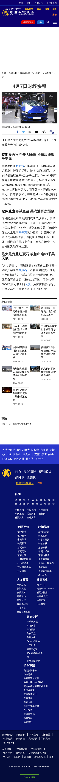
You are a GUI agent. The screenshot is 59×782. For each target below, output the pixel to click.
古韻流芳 (21, 592)
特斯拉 (7, 155)
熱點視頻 (31, 509)
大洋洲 (44, 449)
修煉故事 (28, 718)
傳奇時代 (28, 674)
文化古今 (21, 608)
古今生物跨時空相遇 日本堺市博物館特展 (20, 329)
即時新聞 (43, 509)
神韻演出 (19, 517)
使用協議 (7, 738)
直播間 (31, 477)
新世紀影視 (39, 756)
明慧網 (6, 756)
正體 (49, 3)
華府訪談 (21, 555)
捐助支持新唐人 (25, 483)
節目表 (19, 477)
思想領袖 (42, 547)
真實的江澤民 (30, 694)
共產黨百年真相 (31, 678)
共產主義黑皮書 (31, 706)
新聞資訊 (30, 471)
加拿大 (26, 449)
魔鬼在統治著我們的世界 (36, 686)
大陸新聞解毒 (45, 571)
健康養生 (42, 579)
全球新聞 (35, 73)
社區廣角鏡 (22, 563)
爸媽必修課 (22, 604)
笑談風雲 (21, 588)
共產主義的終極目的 (33, 682)
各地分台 (39, 3)
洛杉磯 (35, 449)
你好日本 (31, 625)
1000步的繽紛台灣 (35, 655)
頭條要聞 (19, 509)
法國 (8, 454)
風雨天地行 (29, 702)
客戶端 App (8, 742)
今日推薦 (19, 513)
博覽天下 (31, 513)
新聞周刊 (21, 551)
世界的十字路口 (46, 563)
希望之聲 (20, 753)
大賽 (29, 3)
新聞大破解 (43, 551)
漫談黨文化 (29, 714)
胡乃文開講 (42, 592)
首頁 (4, 73)
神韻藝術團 (22, 749)
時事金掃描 (43, 539)
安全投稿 (20, 738)
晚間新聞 (21, 543)
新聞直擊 (21, 547)
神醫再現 (41, 600)
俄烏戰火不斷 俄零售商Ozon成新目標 (48, 371)
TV (41, 22)
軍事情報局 (43, 555)
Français (7, 458)
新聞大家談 (43, 531)
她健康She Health (45, 588)
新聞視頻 (23, 527)
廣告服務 (32, 738)
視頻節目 (12, 73)
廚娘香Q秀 (32, 649)
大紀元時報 (36, 749)
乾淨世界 (7, 753)
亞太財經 (21, 571)
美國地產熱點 (23, 612)
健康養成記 (42, 596)
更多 (51, 756)
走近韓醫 (41, 604)
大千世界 (31, 645)
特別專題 (29, 665)
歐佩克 (7, 211)
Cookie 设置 (29, 777)
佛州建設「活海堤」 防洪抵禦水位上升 (48, 311)
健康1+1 (41, 584)
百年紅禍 (28, 698)
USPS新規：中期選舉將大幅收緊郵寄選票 (20, 311)
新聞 (18, 494)
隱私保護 (46, 734)
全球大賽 (31, 517)
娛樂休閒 (32, 616)
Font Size (43, 131)
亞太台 (26, 454)
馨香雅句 (21, 596)
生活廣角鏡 (32, 621)
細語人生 (42, 575)
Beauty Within (33, 641)
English (49, 454)
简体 (55, 3)
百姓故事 (28, 710)
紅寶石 (24, 254)
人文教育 (22, 579)
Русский (19, 458)
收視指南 (33, 734)
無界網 (27, 756)
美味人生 (31, 637)
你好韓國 (31, 629)
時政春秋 (42, 543)
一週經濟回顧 (24, 559)
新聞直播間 (29, 22)
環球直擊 (21, 535)
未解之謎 (21, 584)
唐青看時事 (43, 559)
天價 (5, 258)
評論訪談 (44, 527)
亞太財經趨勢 (24, 567)
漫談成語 (21, 600)
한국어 (39, 458)
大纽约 (17, 449)
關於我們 (21, 734)
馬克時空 (42, 567)
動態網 (17, 756)
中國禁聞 (21, 539)
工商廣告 (28, 722)
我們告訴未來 (30, 670)
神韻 (21, 3)
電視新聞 (24, 73)
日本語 (30, 458)
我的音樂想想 (33, 661)
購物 (39, 483)
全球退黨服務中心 (37, 753)
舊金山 (17, 454)
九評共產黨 (29, 690)
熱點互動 (42, 535)
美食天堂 (31, 633)
